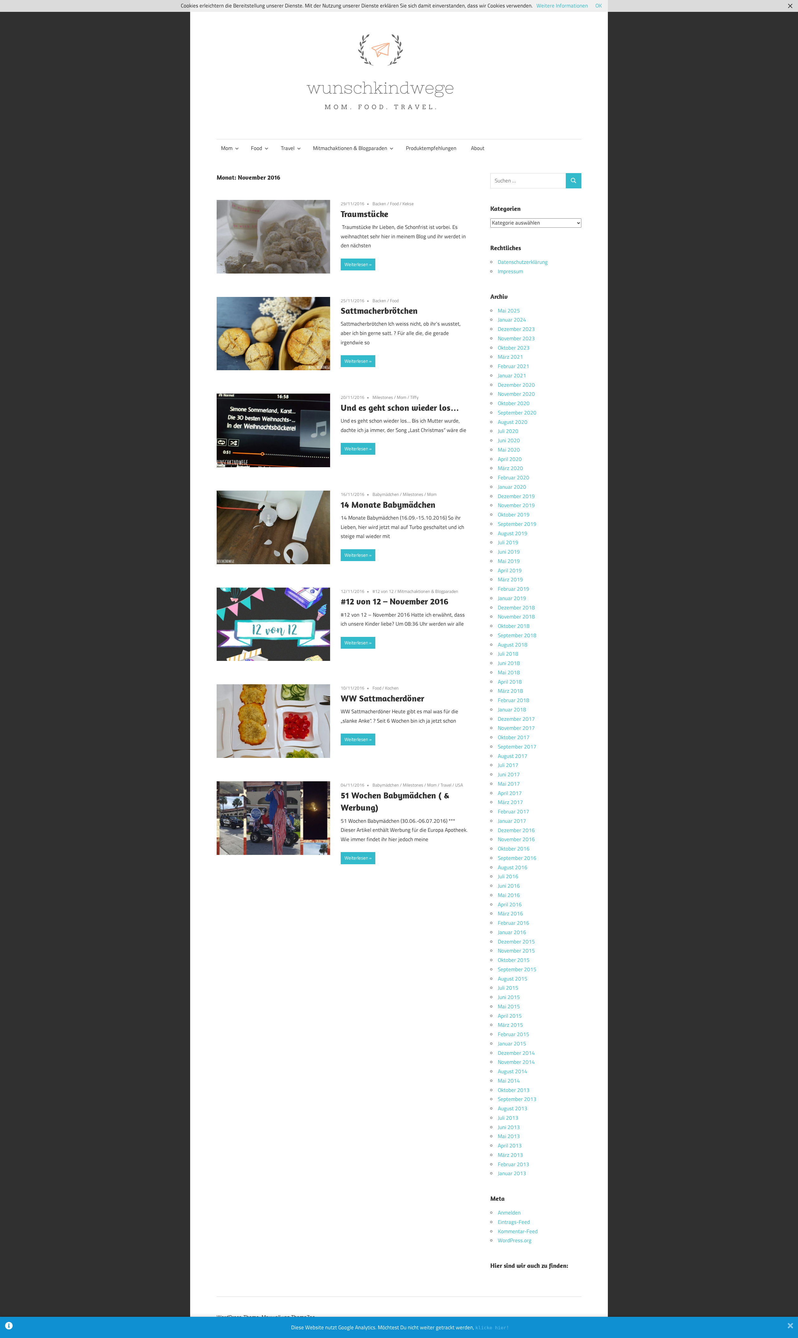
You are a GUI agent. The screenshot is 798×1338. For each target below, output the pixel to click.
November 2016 (516, 839)
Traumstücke (364, 213)
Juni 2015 (509, 997)
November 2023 (516, 338)
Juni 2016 (509, 886)
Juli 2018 (508, 654)
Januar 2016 (512, 932)
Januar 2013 (512, 1173)
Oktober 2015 (514, 960)
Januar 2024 (512, 320)
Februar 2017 (513, 811)
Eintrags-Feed (514, 1222)
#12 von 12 (383, 591)
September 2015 (517, 969)
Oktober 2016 (514, 849)
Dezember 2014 (516, 1053)
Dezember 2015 (516, 942)
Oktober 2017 (514, 737)
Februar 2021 (513, 366)
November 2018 (516, 617)
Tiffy (414, 397)
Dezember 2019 (516, 496)
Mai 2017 (509, 784)
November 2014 (516, 1062)
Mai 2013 (509, 1136)
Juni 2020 (509, 440)
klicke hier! (492, 1328)
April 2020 (510, 459)
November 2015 (516, 951)
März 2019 (510, 579)
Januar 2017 (512, 821)
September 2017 (517, 747)
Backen (379, 203)
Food (256, 148)
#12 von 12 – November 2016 (394, 601)
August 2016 (512, 867)
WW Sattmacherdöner (382, 698)
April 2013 (510, 1146)
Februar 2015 (513, 1034)
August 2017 (512, 756)
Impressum (510, 271)
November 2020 (516, 394)
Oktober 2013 (514, 1090)
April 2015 (510, 1016)
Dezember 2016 (516, 830)
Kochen (392, 688)
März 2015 (510, 1025)
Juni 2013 (509, 1127)
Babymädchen (386, 494)
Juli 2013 (508, 1118)
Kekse (408, 203)
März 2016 (510, 913)
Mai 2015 (509, 1006)
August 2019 (512, 533)
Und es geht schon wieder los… (400, 407)
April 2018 (510, 682)
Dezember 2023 (516, 329)
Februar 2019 (513, 589)
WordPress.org (514, 1240)
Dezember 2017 (516, 719)
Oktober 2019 (514, 515)
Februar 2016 (513, 923)
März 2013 (510, 1155)
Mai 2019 (509, 561)
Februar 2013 (513, 1164)
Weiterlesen (356, 264)
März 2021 (510, 357)
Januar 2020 (512, 487)
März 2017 (510, 802)
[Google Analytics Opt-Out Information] (9, 1327)
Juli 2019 (508, 542)
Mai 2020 (509, 450)
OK (598, 6)
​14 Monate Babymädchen (388, 504)
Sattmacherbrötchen (379, 310)
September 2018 (517, 635)
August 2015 (512, 979)
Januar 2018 (512, 709)
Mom (227, 148)
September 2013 (517, 1099)
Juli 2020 (508, 431)
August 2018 (512, 645)
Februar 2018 (513, 700)
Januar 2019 (512, 598)
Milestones (383, 397)
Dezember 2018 (516, 608)
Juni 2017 (509, 774)
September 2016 (517, 858)
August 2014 (512, 1071)
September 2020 (517, 413)
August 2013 (512, 1108)
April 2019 (510, 570)
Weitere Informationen (562, 6)
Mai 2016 (509, 895)
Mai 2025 (509, 311)
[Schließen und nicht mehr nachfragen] (790, 1327)
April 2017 (510, 793)
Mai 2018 (509, 672)
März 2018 (510, 691)
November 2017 (516, 728)
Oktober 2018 (514, 626)
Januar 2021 (512, 375)
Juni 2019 (509, 552)
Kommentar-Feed (518, 1231)
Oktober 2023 (514, 348)
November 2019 (516, 505)
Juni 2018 (509, 663)
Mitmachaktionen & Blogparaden (350, 148)
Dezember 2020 (516, 385)
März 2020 (510, 468)
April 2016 (510, 904)
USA (459, 785)
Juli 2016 (508, 876)
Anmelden (509, 1213)
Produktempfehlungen (431, 148)
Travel (288, 148)
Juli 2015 (508, 988)
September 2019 (517, 524)
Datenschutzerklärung (523, 262)
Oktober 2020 (514, 403)
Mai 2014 (509, 1081)
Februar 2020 (513, 477)
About (477, 148)
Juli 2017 (508, 765)
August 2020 (512, 422)
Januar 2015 (512, 1044)
